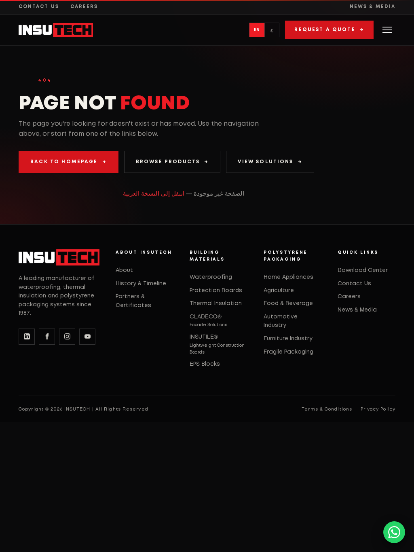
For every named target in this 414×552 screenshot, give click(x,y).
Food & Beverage (288, 303)
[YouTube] (87, 337)
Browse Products (172, 162)
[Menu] (387, 30)
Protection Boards (216, 290)
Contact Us (39, 7)
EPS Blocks (205, 364)
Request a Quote (329, 29)
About (124, 270)
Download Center (363, 270)
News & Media (372, 7)
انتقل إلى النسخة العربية (153, 194)
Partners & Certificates (133, 301)
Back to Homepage (68, 162)
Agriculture (279, 290)
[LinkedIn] (27, 337)
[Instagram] (67, 337)
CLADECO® (208, 320)
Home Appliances (288, 277)
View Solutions (270, 162)
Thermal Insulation (216, 303)
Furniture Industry (288, 338)
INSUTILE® (217, 344)
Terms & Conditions (327, 409)
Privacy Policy (378, 409)
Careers (84, 7)
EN (257, 30)
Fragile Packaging (288, 352)
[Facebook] (47, 337)
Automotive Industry (281, 321)
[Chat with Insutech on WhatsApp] (394, 532)
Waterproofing (211, 277)
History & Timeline (141, 284)
